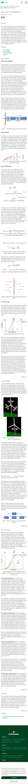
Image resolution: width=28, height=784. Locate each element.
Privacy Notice (6, 771)
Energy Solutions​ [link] (14, 6)
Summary (5, 54)
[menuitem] (22, 3)
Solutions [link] (6, 6)
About (14, 755)
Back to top (24, 377)
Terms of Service (9, 748)
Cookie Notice (14, 771)
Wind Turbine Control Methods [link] (7, 7)
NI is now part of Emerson (7, 755)
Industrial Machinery (16, 740)
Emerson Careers (20, 755)
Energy (10, 740)
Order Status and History (17, 747)
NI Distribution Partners (6, 747)
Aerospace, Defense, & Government (19, 739)
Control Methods (7, 51)
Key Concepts (6, 49)
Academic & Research (6, 739)
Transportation (17, 742)
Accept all (14, 777)
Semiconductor (10, 742)
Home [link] (1, 6)
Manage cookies (14, 781)
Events (19, 757)
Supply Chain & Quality (12, 757)
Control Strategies (7, 53)
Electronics (5, 740)
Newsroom (5, 757)
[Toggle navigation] (7, 2)
